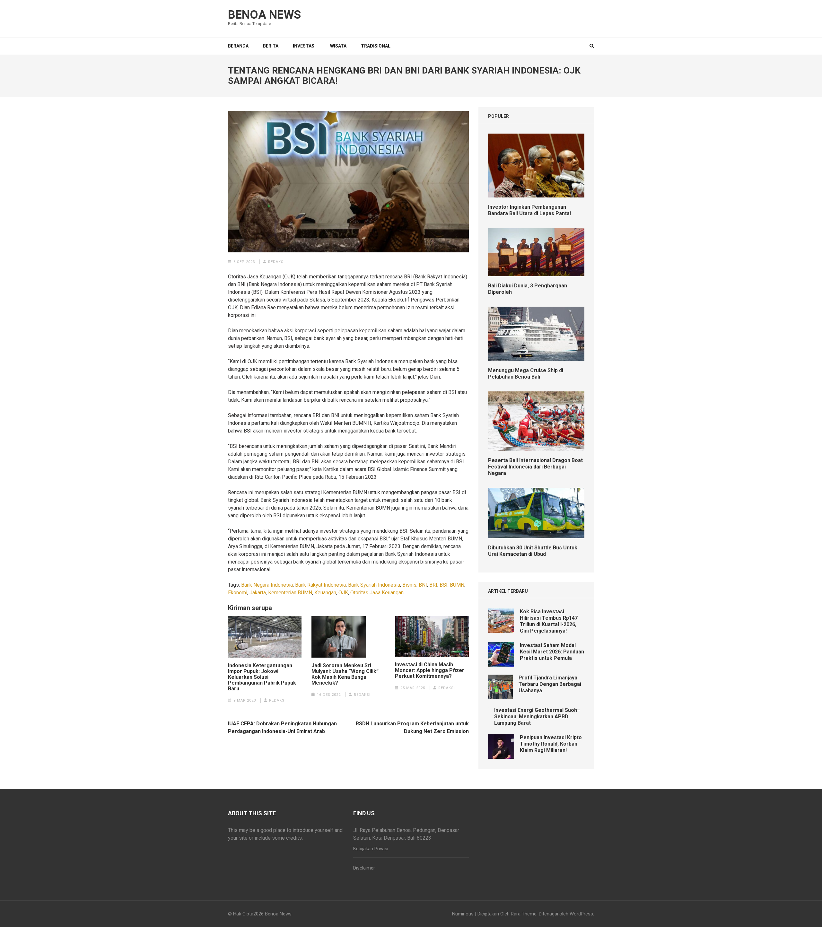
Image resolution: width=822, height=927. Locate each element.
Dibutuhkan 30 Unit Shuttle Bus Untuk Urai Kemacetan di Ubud (532, 551)
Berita (270, 45)
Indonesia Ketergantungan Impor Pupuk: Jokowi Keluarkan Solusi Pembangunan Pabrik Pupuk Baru (262, 677)
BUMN (457, 585)
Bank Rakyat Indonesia (320, 585)
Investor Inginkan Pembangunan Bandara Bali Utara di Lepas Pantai (529, 210)
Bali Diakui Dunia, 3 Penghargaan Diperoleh (527, 289)
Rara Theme (524, 914)
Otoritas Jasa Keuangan (377, 593)
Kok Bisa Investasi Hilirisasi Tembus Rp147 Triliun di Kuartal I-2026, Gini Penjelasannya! (549, 621)
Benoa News (264, 15)
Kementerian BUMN (290, 593)
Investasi (304, 45)
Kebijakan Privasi (370, 849)
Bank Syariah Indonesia (374, 585)
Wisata (338, 45)
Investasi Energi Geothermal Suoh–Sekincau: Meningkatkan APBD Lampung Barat (537, 716)
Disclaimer (364, 868)
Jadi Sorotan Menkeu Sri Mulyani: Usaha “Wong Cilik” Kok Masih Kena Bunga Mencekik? (345, 674)
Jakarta (257, 593)
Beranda (238, 45)
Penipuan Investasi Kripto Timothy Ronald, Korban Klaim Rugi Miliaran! (551, 743)
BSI (444, 585)
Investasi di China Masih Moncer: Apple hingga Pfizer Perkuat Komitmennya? (429, 670)
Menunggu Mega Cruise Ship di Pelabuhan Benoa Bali (525, 373)
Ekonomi (237, 593)
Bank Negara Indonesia (267, 585)
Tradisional (375, 45)
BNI (423, 585)
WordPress (581, 914)
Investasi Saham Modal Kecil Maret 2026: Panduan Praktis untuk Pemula (552, 651)
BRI (433, 585)
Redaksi (276, 262)
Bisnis (409, 585)
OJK (343, 593)
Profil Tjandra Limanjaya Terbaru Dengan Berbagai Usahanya (550, 684)
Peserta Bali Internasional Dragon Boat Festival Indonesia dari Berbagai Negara (535, 466)
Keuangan (325, 593)
